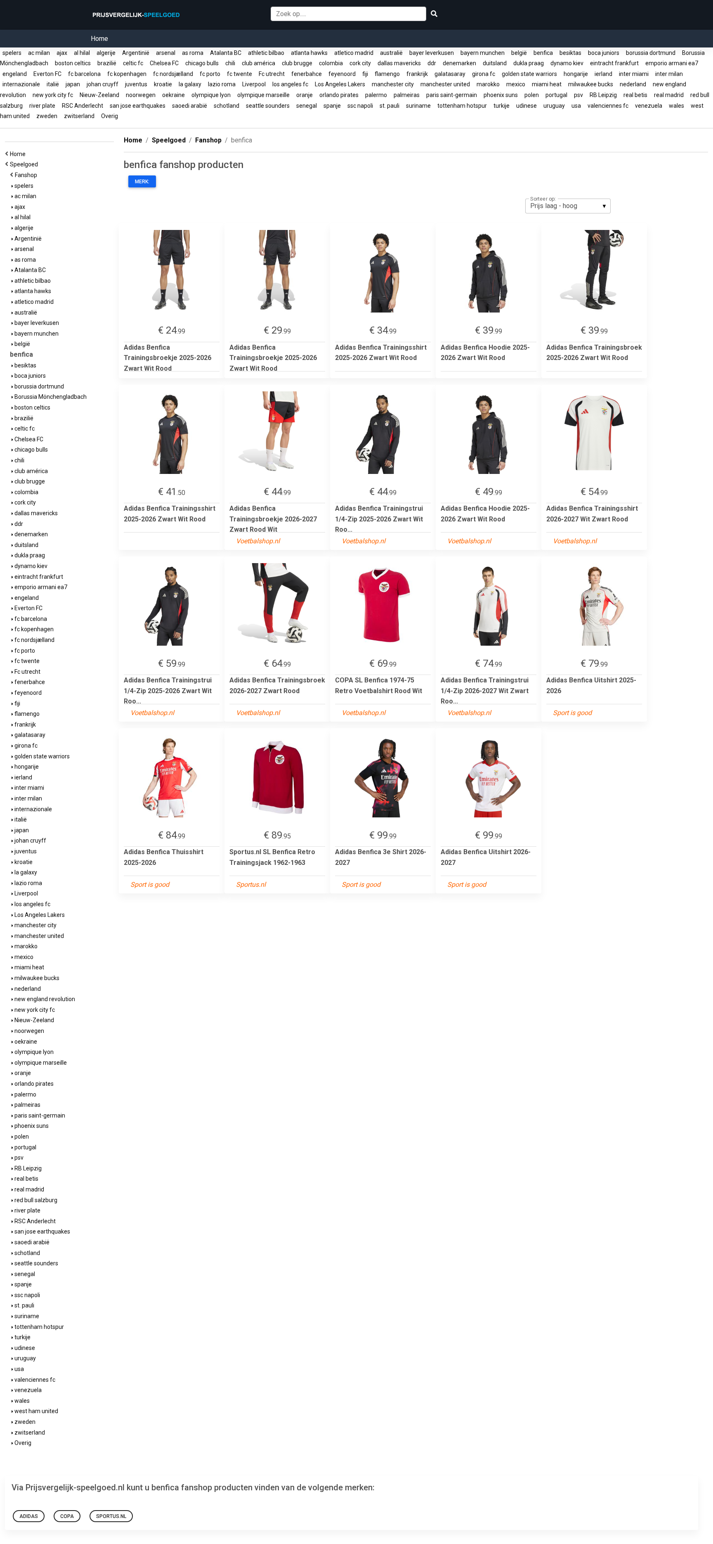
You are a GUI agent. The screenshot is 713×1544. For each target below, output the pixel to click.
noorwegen (140, 95)
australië (391, 53)
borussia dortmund (650, 53)
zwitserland (79, 116)
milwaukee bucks (591, 84)
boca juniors (604, 53)
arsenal (165, 53)
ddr (432, 63)
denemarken (459, 63)
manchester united (445, 84)
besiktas (570, 53)
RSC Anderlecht (82, 105)
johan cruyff (102, 84)
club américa (258, 63)
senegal (306, 105)
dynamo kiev (567, 63)
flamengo (387, 74)
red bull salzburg (35, 1200)
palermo (376, 95)
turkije (501, 105)
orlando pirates (339, 95)
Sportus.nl (111, 1516)
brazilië (107, 63)
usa (576, 105)
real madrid (669, 95)
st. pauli (389, 105)
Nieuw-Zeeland (99, 95)
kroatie (163, 84)
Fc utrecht (271, 74)
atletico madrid (354, 53)
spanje (332, 105)
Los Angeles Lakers (340, 84)
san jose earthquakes (137, 105)
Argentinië (136, 53)
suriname (418, 105)
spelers (12, 53)
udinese (526, 105)
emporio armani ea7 (672, 63)
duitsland (494, 63)
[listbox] (568, 206)
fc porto (210, 74)
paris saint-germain (451, 95)
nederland (633, 84)
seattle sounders (267, 105)
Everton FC (47, 74)
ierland (603, 74)
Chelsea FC (164, 63)
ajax (62, 53)
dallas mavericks (399, 63)
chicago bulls (202, 63)
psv (578, 95)
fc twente (239, 74)
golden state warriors (529, 74)
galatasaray (450, 74)
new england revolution (44, 999)
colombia (330, 63)
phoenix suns (500, 95)
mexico (516, 84)
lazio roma (221, 84)
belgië (519, 53)
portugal (556, 95)
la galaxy (190, 84)
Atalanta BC (226, 53)
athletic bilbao (266, 53)
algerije (106, 53)
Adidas (28, 1516)
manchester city (392, 84)
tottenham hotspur (462, 105)
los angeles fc (290, 84)
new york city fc (53, 95)
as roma (192, 53)
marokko (488, 84)
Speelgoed (25, 164)
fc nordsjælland (173, 74)
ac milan (39, 53)
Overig (109, 116)
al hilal (81, 53)
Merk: (142, 182)
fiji (365, 74)
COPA (67, 1516)
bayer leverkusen (431, 53)
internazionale (21, 84)
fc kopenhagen (127, 74)
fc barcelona (84, 74)
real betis (635, 95)
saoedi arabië (190, 105)
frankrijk (417, 74)
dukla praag (528, 63)
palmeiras (406, 95)
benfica (543, 53)
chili (230, 63)
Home (99, 39)
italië (52, 84)
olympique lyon (211, 95)
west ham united (35, 1411)
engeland (14, 74)
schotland (226, 105)
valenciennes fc (608, 105)
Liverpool (254, 84)
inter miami (633, 74)
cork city (360, 63)
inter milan (669, 74)
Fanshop (27, 175)
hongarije (575, 74)
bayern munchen (482, 53)
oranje (304, 95)
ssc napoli (360, 105)
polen (531, 95)
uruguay (554, 105)
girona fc (484, 74)
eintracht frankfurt (614, 63)
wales (676, 105)
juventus (136, 84)
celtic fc (133, 63)
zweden (47, 116)
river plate (42, 105)
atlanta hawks (309, 53)
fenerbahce (306, 74)
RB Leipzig (603, 95)
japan (73, 84)
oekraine (173, 95)
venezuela (649, 105)
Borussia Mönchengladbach (50, 396)
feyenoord (342, 74)
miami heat (546, 84)
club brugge (297, 63)
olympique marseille (263, 95)
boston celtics (72, 63)
